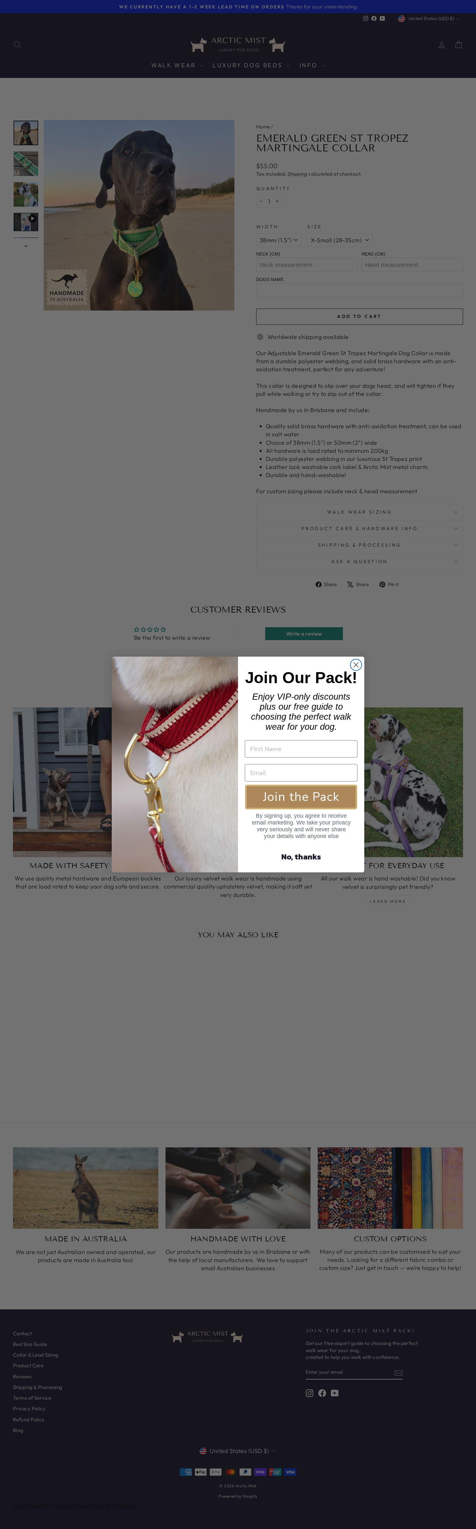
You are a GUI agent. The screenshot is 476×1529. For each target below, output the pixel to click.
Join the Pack (301, 797)
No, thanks (301, 856)
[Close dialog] (356, 665)
